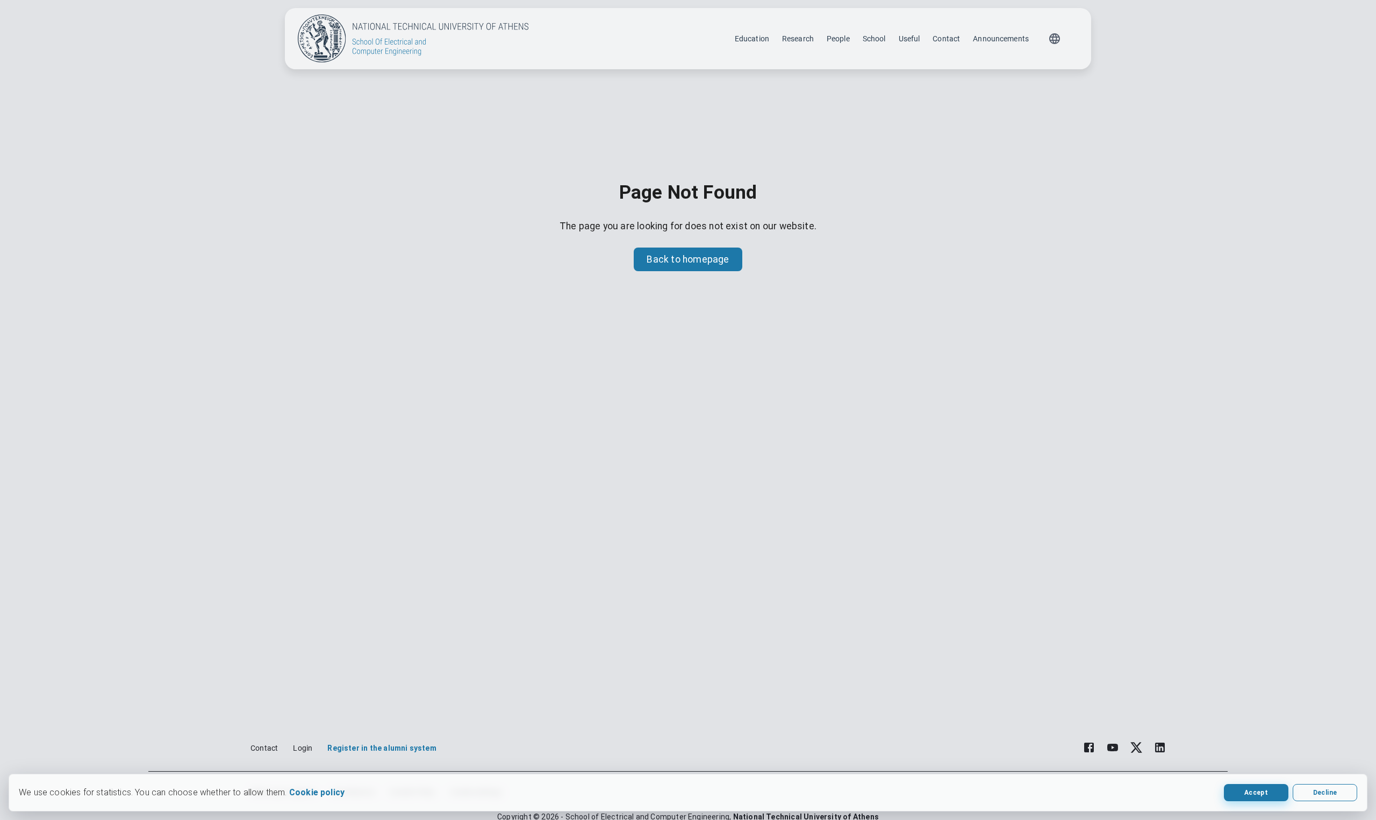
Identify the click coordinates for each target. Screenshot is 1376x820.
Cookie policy (317, 792)
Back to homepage (688, 259)
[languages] (1054, 38)
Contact (946, 38)
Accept (1256, 792)
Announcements (1001, 38)
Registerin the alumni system (381, 748)
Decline (1325, 792)
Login (302, 748)
